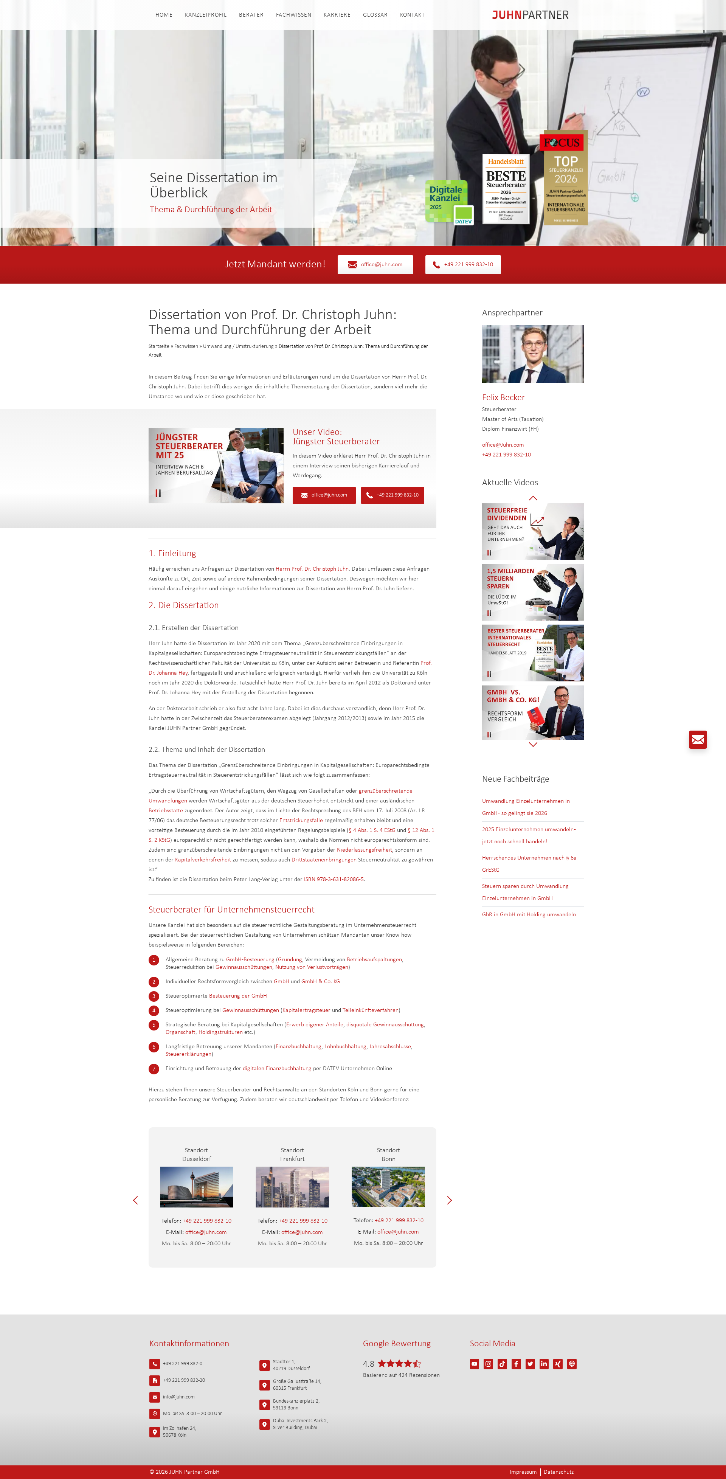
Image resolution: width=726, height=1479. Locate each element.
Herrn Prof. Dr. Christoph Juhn (312, 569)
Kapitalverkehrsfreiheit (203, 860)
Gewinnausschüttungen (244, 967)
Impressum (523, 1472)
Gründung (290, 960)
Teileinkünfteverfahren (371, 1010)
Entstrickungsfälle (301, 821)
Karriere (337, 15)
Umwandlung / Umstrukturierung (238, 346)
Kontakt (412, 15)
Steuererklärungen (188, 1054)
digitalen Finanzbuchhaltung (277, 1069)
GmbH (282, 982)
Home (164, 15)
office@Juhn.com (503, 445)
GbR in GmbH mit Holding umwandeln (529, 915)
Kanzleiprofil (206, 15)
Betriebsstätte (166, 811)
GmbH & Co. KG (320, 982)
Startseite (159, 346)
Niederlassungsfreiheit (364, 850)
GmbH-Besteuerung (250, 960)
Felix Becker (503, 397)
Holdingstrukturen (221, 1032)
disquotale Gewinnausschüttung (385, 1025)
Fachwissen (294, 15)
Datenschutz (559, 1472)
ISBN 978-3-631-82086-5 (334, 880)
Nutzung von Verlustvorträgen (311, 967)
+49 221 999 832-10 (468, 265)
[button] (137, 1200)
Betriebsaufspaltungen (374, 960)
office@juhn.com (382, 265)
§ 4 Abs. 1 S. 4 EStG (372, 830)
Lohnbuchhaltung (345, 1047)
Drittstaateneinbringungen (324, 860)
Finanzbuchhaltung (298, 1047)
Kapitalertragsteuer (306, 1010)
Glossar (375, 15)
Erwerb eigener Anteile (314, 1025)
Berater (251, 15)
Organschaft (180, 1032)
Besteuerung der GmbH (238, 996)
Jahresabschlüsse (390, 1047)
